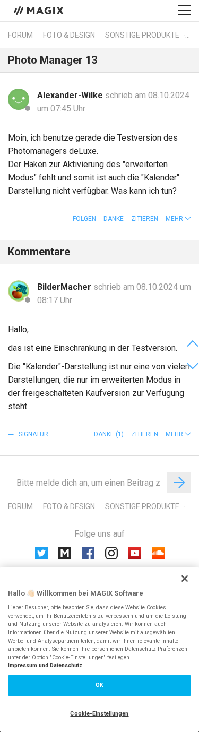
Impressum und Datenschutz (45, 665)
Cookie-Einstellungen (99, 713)
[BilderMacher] (18, 291)
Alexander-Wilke (71, 95)
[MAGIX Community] (39, 10)
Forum (20, 35)
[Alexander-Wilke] (18, 99)
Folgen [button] (84, 218)
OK (99, 685)
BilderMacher (65, 287)
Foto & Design (69, 35)
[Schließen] (184, 578)
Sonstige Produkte (142, 35)
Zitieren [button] (144, 218)
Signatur (32, 434)
